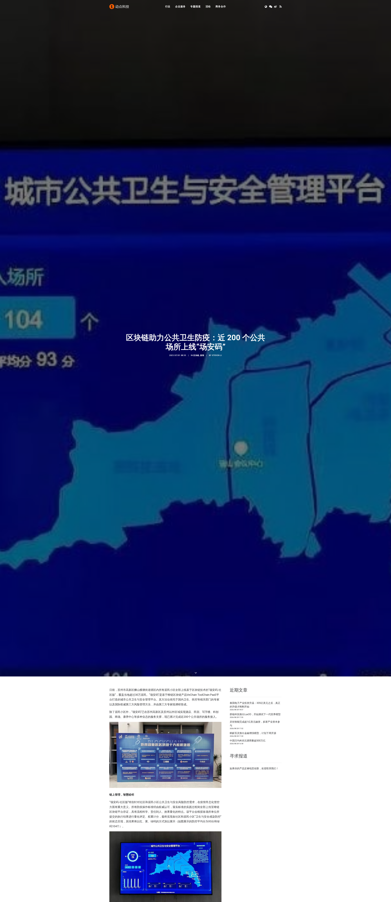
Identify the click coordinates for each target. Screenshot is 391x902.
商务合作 (221, 6)
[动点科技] (119, 6)
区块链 (196, 355)
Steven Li (217, 355)
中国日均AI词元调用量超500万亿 (247, 740)
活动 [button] (208, 6)
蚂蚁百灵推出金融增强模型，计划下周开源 (253, 733)
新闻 (202, 355)
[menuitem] (168, 6)
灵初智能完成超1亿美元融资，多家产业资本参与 (255, 723)
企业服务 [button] (180, 6)
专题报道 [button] (195, 6)
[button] (266, 6)
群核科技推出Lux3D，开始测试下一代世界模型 (255, 714)
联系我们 (271, 768)
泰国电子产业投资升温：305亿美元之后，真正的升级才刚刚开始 (255, 705)
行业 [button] (167, 6)
